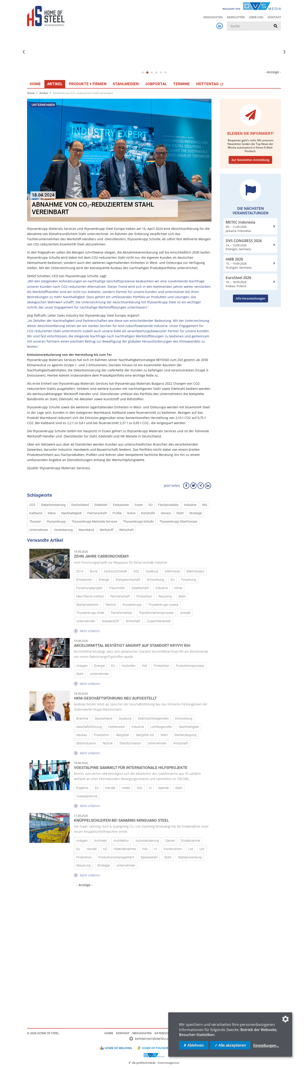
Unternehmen (38, 530)
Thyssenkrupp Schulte (138, 522)
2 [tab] (147, 72)
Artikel (54, 84)
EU (150, 505)
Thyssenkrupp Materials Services (94, 522)
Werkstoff (106, 530)
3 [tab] (151, 72)
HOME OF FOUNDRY (156, 1048)
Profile (117, 513)
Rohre (131, 513)
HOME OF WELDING (118, 1048)
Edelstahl (100, 505)
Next (284, 52)
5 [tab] (161, 72)
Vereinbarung (63, 530)
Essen (139, 505)
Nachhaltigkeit (71, 513)
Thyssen (35, 522)
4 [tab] (156, 72)
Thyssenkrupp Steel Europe (178, 522)
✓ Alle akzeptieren (230, 1045)
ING (204, 505)
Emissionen (121, 505)
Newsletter (236, 17)
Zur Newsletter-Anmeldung (250, 160)
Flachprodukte (168, 505)
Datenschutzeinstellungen (156, 1039)
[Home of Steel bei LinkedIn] (219, 26)
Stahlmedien (126, 84)
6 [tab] (165, 72)
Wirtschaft (126, 530)
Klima (52, 513)
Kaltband (35, 513)
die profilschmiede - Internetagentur (155, 1062)
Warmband (86, 530)
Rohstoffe (148, 513)
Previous (23, 52)
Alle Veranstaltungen (250, 298)
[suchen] (275, 26)
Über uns (256, 17)
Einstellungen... (266, 1045)
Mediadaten (213, 17)
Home (35, 84)
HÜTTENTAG (208, 84)
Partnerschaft (97, 513)
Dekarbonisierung (53, 505)
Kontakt (274, 17)
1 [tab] (142, 72)
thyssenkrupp (56, 522)
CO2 (32, 505)
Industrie (190, 505)
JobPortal (156, 84)
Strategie (195, 513)
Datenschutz (164, 1033)
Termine (181, 84)
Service (166, 513)
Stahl (180, 513)
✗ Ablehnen (194, 1045)
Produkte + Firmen (87, 84)
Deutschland (80, 505)
